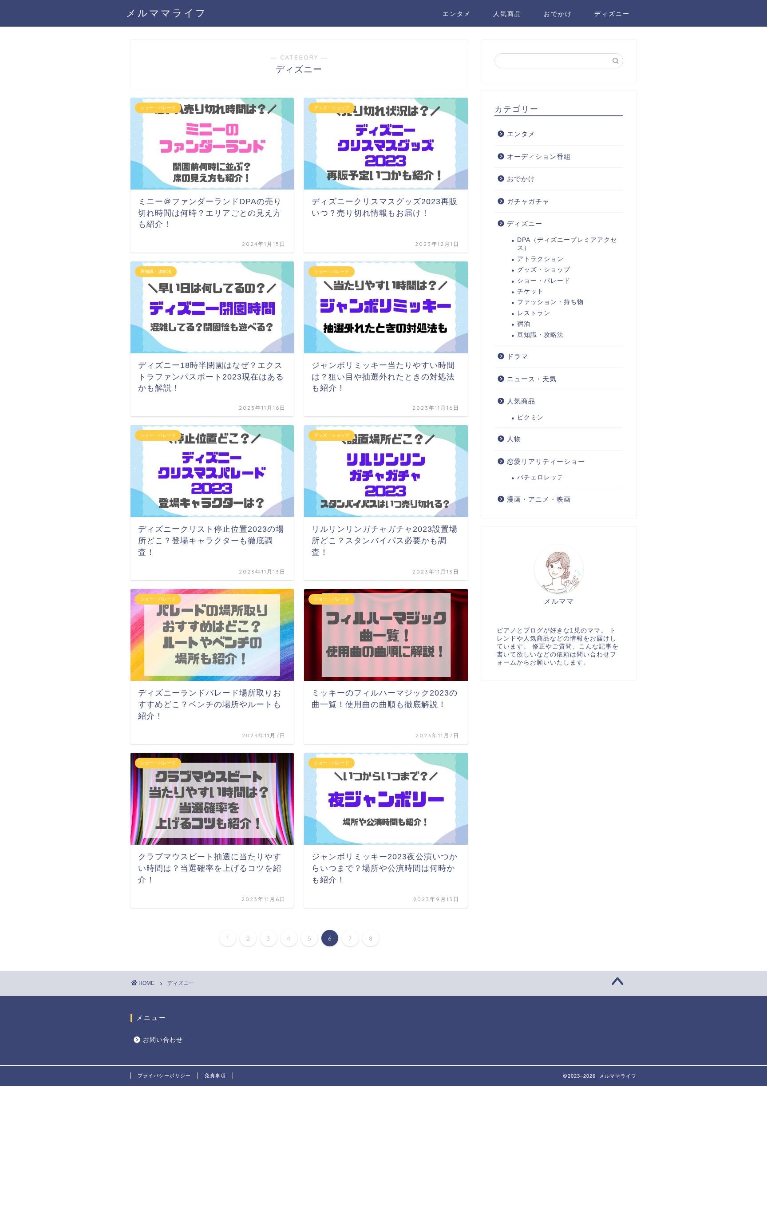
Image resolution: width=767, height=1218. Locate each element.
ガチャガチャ (528, 201)
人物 (514, 439)
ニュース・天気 (532, 379)
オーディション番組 (539, 156)
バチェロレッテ (540, 477)
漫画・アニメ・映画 (539, 499)
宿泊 (523, 323)
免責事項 (215, 1075)
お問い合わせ (163, 1039)
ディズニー (612, 14)
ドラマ (517, 356)
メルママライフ (166, 13)
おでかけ (558, 14)
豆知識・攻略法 (540, 335)
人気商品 (507, 14)
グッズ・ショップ (543, 269)
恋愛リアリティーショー (546, 461)
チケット (530, 291)
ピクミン (530, 417)
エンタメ (457, 14)
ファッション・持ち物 (550, 302)
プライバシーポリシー (164, 1075)
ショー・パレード (543, 280)
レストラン (533, 313)
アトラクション (540, 259)
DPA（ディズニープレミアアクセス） (567, 244)
